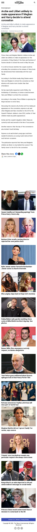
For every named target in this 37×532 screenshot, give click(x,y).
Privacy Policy (25, 519)
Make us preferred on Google (10, 156)
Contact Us (11, 519)
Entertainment (5, 8)
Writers (18, 519)
